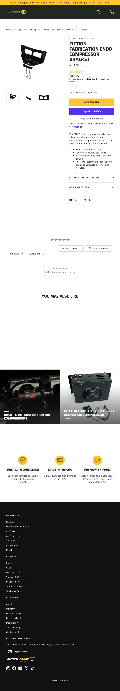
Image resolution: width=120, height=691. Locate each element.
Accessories (12, 545)
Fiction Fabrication (81, 38)
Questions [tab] (35, 253)
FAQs (8, 567)
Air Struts (11, 540)
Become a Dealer (14, 618)
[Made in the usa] (60, 460)
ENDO (72, 143)
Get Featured (12, 632)
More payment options (91, 118)
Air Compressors (14, 536)
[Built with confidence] (22, 460)
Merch (9, 550)
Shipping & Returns (15, 577)
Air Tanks (10, 531)
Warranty (10, 608)
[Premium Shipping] (97, 460)
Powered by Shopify (60, 680)
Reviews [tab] (14, 253)
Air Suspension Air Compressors (28, 29)
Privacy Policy (13, 581)
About (9, 604)
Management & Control (17, 526)
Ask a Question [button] (72, 248)
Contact (10, 563)
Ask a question (79, 187)
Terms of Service (14, 586)
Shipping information (84, 177)
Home (9, 29)
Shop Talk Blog (13, 627)
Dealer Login (12, 622)
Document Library (15, 572)
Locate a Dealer (13, 613)
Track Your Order (14, 591)
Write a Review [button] (100, 248)
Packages (10, 521)
